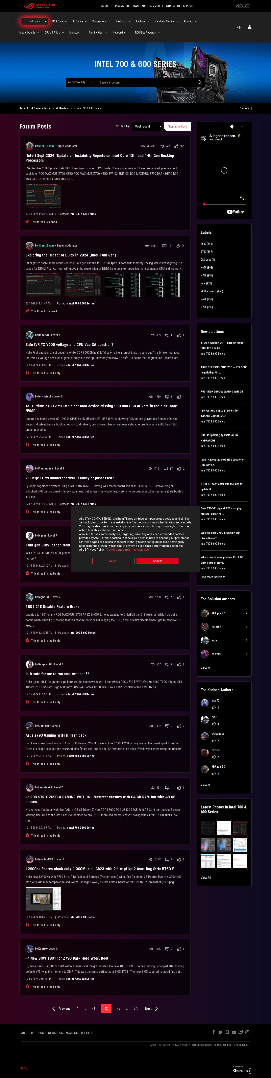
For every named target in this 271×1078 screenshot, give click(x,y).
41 (93, 1008)
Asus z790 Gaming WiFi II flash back (56, 735)
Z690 (204, 299)
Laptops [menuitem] (140, 21)
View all (205, 668)
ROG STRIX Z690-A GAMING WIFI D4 (222, 391)
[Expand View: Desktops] (130, 21)
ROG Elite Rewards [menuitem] (145, 32)
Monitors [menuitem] (74, 32)
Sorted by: (123, 126)
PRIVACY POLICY (181, 1044)
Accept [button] (157, 561)
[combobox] (150, 82)
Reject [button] (113, 561)
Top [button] (26, 1068)
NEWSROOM (55, 1033)
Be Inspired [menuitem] (35, 21)
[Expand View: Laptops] (148, 21)
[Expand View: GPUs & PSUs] (63, 32)
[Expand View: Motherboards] (38, 32)
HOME (42, 1033)
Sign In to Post (177, 126)
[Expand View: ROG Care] (66, 21)
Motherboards (64, 108)
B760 (203, 251)
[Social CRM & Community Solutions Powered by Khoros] (242, 1069)
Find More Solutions (213, 577)
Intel (203, 283)
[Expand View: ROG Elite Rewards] (159, 32)
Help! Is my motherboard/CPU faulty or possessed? (72, 478)
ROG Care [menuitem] (57, 21)
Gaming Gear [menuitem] (96, 32)
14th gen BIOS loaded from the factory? (58, 545)
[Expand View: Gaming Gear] (106, 32)
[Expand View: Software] (86, 21)
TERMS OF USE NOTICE (158, 1044)
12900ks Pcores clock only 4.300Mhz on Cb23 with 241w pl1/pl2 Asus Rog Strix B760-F (100, 868)
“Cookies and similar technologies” (128, 549)
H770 (204, 275)
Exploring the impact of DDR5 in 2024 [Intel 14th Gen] (71, 255)
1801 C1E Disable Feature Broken (54, 606)
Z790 (204, 307)
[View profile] (30, 146)
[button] (208, 828)
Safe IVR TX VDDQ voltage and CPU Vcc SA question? (69, 344)
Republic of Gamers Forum (35, 108)
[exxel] (210, 722)
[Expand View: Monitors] (83, 32)
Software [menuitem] (77, 21)
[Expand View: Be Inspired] (46, 21)
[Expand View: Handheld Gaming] (178, 21)
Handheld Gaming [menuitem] (165, 21)
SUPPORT (188, 6)
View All (206, 878)
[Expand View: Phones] (196, 21)
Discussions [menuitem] (99, 21)
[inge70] (211, 706)
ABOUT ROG (28, 1033)
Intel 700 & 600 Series (83, 214)
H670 (204, 267)
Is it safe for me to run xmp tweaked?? (57, 673)
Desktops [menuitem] (121, 21)
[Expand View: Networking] (129, 32)
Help (238, 27)
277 (136, 1008)
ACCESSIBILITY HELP (79, 1033)
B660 (203, 243)
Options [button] (244, 108)
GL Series (206, 259)
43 (118, 1008)
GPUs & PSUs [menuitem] (52, 32)
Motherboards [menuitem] (27, 32)
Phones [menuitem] (188, 21)
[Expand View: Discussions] (109, 21)
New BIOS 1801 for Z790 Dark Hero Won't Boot (69, 958)
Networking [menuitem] (119, 32)
